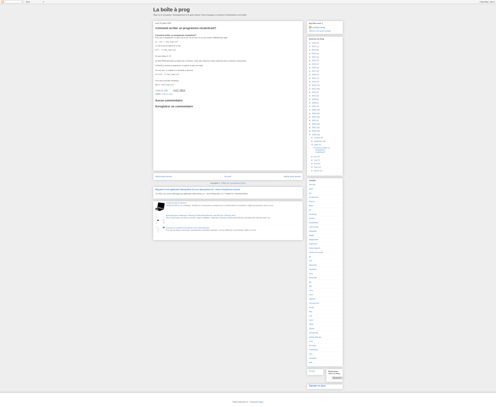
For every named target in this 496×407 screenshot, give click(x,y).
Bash (311, 206)
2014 (314, 82)
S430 (311, 324)
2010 (314, 96)
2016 (314, 74)
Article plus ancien (292, 176)
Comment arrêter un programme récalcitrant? (321, 150)
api (310, 193)
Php (310, 312)
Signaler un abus (317, 386)
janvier (317, 171)
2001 (314, 127)
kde (310, 286)
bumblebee (313, 223)
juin (315, 157)
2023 (314, 50)
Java (311, 273)
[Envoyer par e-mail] (174, 90)
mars (316, 167)
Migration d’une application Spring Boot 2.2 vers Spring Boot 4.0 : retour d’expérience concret (197, 189)
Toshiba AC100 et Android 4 (176, 203)
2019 (314, 64)
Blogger (260, 402)
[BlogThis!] (176, 90)
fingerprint (313, 244)
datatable (313, 231)
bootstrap (313, 214)
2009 (314, 99)
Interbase (313, 269)
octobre (317, 138)
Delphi (311, 235)
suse (311, 341)
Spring (311, 328)
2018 (314, 68)
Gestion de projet (316, 252)
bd (310, 210)
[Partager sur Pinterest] (184, 90)
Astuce (165, 94)
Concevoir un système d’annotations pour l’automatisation (187, 228)
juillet (316, 145)
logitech (312, 299)
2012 (314, 89)
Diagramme (314, 239)
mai (315, 160)
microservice (314, 303)
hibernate (313, 265)
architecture (314, 197)
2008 (314, 103)
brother (312, 218)
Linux (171, 94)
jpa (310, 282)
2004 (314, 117)
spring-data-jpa (315, 337)
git (310, 256)
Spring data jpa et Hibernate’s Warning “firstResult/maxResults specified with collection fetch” (201, 215)
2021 (314, 57)
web (310, 362)
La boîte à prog (171, 9)
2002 (314, 124)
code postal (313, 227)
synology (312, 345)
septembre (318, 141)
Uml (310, 354)
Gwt (310, 261)
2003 (314, 120)
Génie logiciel (314, 248)
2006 (314, 110)
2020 (314, 60)
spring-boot (313, 333)
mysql (311, 307)
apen (311, 189)
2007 (314, 106)
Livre (311, 295)
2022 (314, 53)
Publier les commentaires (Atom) (233, 183)
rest (310, 316)
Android (312, 184)
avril (316, 163)
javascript (313, 278)
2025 (314, 43)
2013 (314, 85)
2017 (314, 71)
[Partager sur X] (179, 90)
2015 (314, 78)
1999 (314, 135)
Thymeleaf (313, 350)
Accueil (227, 176)
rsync (311, 320)
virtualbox (313, 358)
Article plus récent (163, 176)
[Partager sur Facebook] (181, 90)
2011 (314, 92)
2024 (314, 46)
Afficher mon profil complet (320, 31)
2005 (314, 113)
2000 (314, 131)
